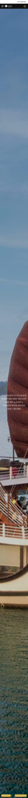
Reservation (6, 795)
